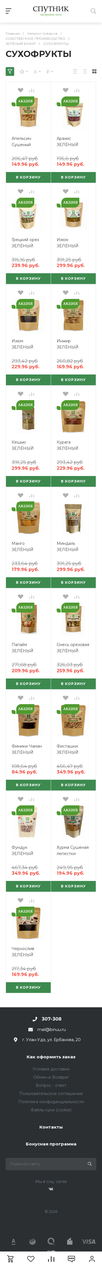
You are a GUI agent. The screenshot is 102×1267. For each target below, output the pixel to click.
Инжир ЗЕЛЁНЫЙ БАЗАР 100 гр (71, 347)
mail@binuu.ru (51, 1029)
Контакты (51, 1127)
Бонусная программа (51, 1144)
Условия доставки (51, 1069)
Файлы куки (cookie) (51, 1109)
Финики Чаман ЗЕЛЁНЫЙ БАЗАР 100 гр (27, 752)
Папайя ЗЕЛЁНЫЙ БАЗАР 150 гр (25, 651)
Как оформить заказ (51, 1056)
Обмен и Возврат (51, 1077)
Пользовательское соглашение (51, 1093)
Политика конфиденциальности (51, 1101)
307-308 (51, 1019)
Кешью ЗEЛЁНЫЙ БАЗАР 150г (23, 448)
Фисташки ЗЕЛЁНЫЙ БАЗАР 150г (68, 752)
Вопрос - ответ (51, 1085)
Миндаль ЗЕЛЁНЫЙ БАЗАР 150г (68, 549)
